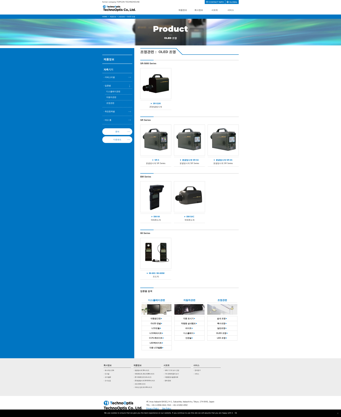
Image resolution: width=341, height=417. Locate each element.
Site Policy (166, 408)
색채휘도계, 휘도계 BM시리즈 (144, 374)
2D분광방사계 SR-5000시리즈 (145, 381)
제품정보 (138, 365)
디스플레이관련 (113, 91)
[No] (337, 413)
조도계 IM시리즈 (140, 384)
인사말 (107, 374)
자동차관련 (111, 97)
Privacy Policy (152, 408)
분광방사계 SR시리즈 (142, 370)
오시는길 (108, 381)
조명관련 (110, 103)
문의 (117, 131)
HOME (104, 17)
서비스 (196, 365)
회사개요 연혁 (109, 370)
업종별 (108, 85)
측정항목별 (110, 111)
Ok (236, 413)
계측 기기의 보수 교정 (172, 370)
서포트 (167, 365)
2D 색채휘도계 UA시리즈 (143, 377)
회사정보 (108, 365)
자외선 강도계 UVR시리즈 (143, 387)
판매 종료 (168, 381)
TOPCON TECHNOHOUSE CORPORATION (119, 8)
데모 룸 (108, 120)
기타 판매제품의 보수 (172, 374)
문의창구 (197, 370)
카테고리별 (110, 77)
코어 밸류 (108, 377)
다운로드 (117, 139)
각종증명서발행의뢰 (171, 377)
